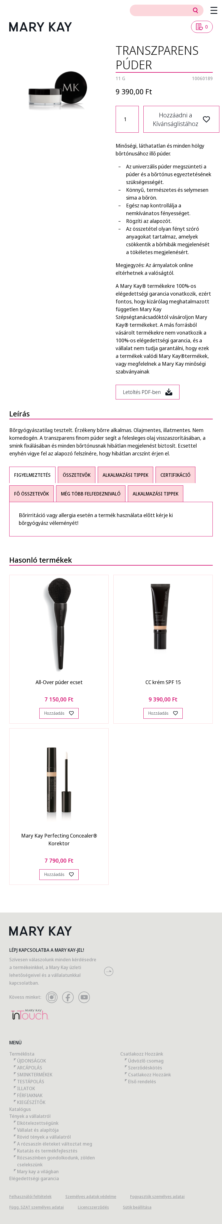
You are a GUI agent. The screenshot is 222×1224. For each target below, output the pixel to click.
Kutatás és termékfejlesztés (47, 1151)
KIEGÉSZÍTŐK (31, 1102)
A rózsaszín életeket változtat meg (54, 1144)
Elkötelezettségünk (37, 1123)
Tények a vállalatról (30, 1116)
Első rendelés (142, 1081)
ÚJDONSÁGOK (31, 1061)
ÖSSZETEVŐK (76, 475)
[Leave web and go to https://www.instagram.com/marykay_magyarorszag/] (52, 997)
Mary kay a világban (38, 1171)
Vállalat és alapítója (38, 1130)
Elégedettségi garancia (34, 1178)
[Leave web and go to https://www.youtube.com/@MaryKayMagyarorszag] (84, 997)
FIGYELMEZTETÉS (32, 475)
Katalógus (20, 1109)
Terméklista (21, 1054)
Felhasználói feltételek (30, 1196)
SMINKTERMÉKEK (34, 1074)
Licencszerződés (93, 1207)
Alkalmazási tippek (125, 475)
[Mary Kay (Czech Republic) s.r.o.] (40, 26)
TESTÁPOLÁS (30, 1081)
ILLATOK (26, 1088)
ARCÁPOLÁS (29, 1068)
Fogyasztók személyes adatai (157, 1196)
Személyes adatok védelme (90, 1196)
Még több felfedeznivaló (91, 494)
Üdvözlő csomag (146, 1061)
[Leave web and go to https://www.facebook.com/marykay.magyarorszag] (68, 997)
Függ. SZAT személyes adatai (36, 1207)
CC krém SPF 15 (163, 682)
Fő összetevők (31, 494)
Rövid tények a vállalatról (44, 1137)
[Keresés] (195, 10)
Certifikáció (175, 475)
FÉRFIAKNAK (29, 1095)
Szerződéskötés (145, 1068)
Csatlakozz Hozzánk (141, 1054)
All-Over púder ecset (59, 682)
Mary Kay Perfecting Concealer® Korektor (59, 839)
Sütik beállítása (137, 1207)
